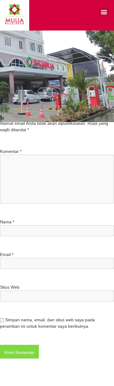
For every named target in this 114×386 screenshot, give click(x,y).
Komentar (11, 151)
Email (6, 254)
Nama (7, 221)
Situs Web (9, 287)
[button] (104, 12)
